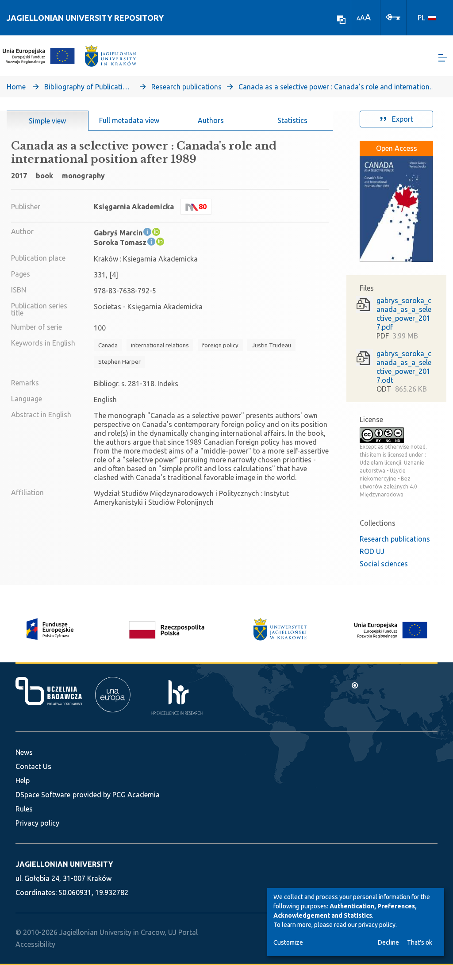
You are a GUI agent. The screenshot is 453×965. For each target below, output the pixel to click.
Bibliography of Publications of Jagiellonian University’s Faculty (88, 87)
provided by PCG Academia (116, 795)
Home (16, 87)
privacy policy (376, 924)
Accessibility (35, 944)
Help (22, 780)
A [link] (358, 18)
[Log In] (393, 16)
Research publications (186, 87)
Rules (24, 809)
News (24, 752)
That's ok (419, 942)
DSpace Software (42, 795)
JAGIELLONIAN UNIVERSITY (64, 864)
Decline (388, 942)
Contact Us (33, 766)
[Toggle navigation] (443, 57)
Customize (288, 942)
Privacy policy (37, 823)
